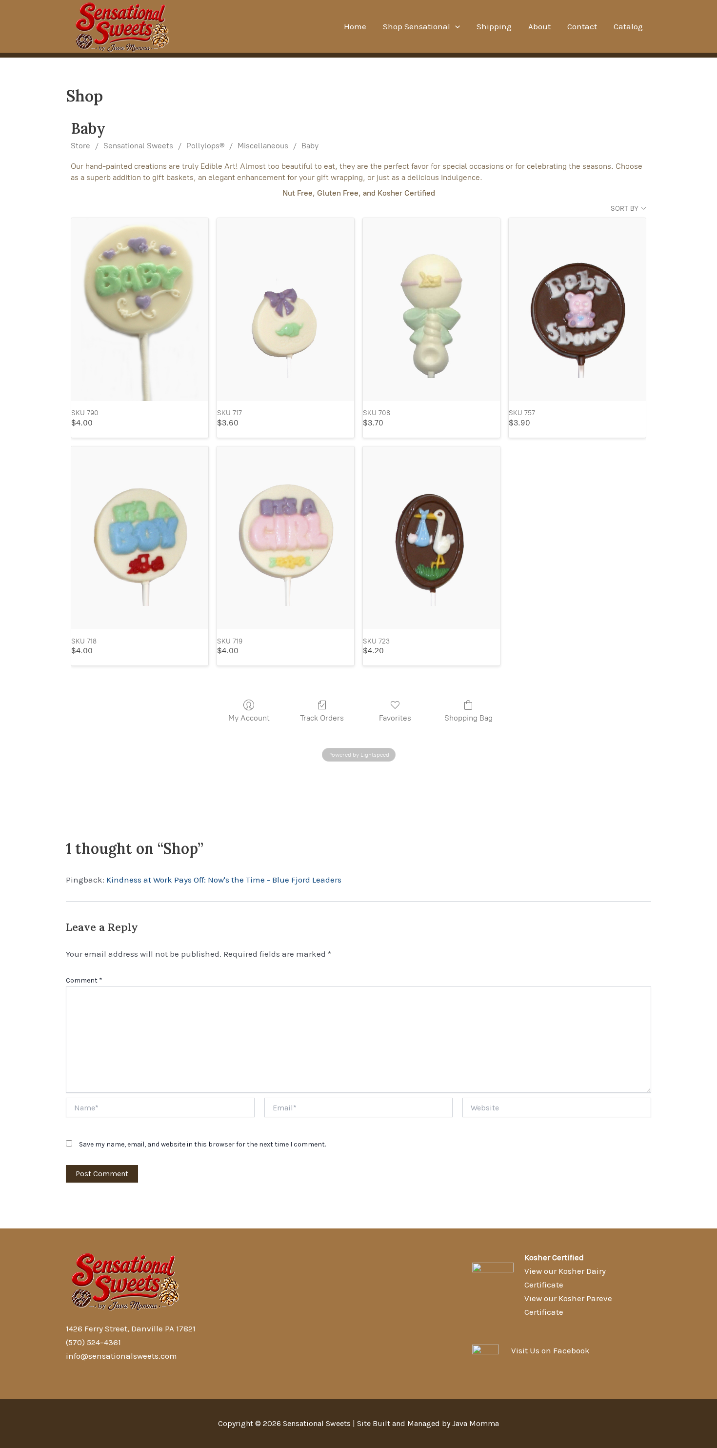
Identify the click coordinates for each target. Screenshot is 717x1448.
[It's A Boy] (139, 537)
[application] (455, 26)
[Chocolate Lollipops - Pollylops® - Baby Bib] (285, 309)
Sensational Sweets (138, 145)
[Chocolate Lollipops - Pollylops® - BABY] (139, 309)
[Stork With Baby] (431, 537)
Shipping (494, 26)
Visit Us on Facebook (550, 1350)
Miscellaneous (263, 145)
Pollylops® (205, 145)
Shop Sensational (416, 26)
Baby (310, 145)
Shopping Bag (468, 718)
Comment (84, 980)
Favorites (395, 718)
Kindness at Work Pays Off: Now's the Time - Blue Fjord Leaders (223, 880)
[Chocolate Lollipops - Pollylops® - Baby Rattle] (431, 309)
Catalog (628, 26)
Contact (582, 26)
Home (355, 26)
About (539, 26)
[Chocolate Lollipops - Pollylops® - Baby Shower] (577, 309)
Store (80, 145)
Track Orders (322, 718)
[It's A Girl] (285, 537)
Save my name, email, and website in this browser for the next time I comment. (202, 1144)
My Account (249, 718)
